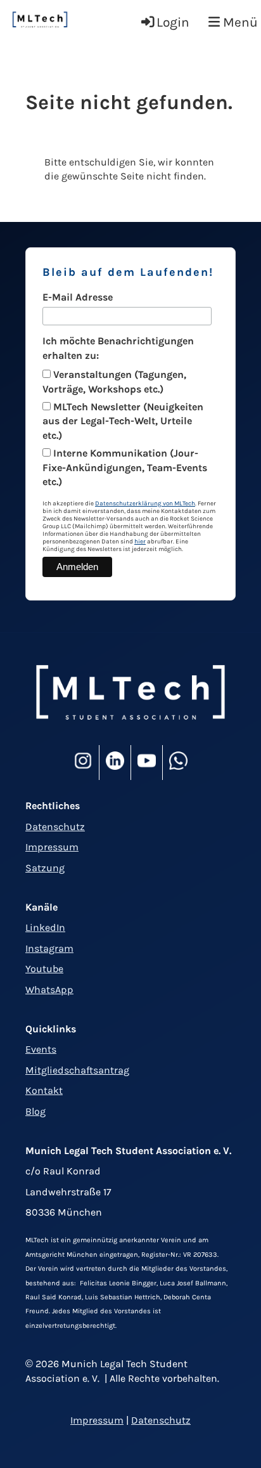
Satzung (45, 868)
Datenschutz (55, 827)
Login (172, 22)
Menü (239, 22)
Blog (35, 1111)
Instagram (49, 948)
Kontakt (44, 1090)
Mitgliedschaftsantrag (77, 1070)
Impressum (52, 847)
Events (40, 1049)
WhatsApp (49, 990)
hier (140, 541)
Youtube (44, 969)
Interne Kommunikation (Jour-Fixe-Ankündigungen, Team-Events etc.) (124, 467)
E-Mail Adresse (77, 297)
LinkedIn (45, 927)
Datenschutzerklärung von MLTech (145, 503)
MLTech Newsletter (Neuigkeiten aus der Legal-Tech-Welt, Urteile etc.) (122, 421)
